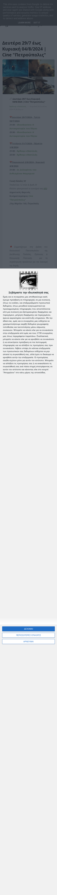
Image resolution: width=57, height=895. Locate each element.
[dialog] (28, 581)
